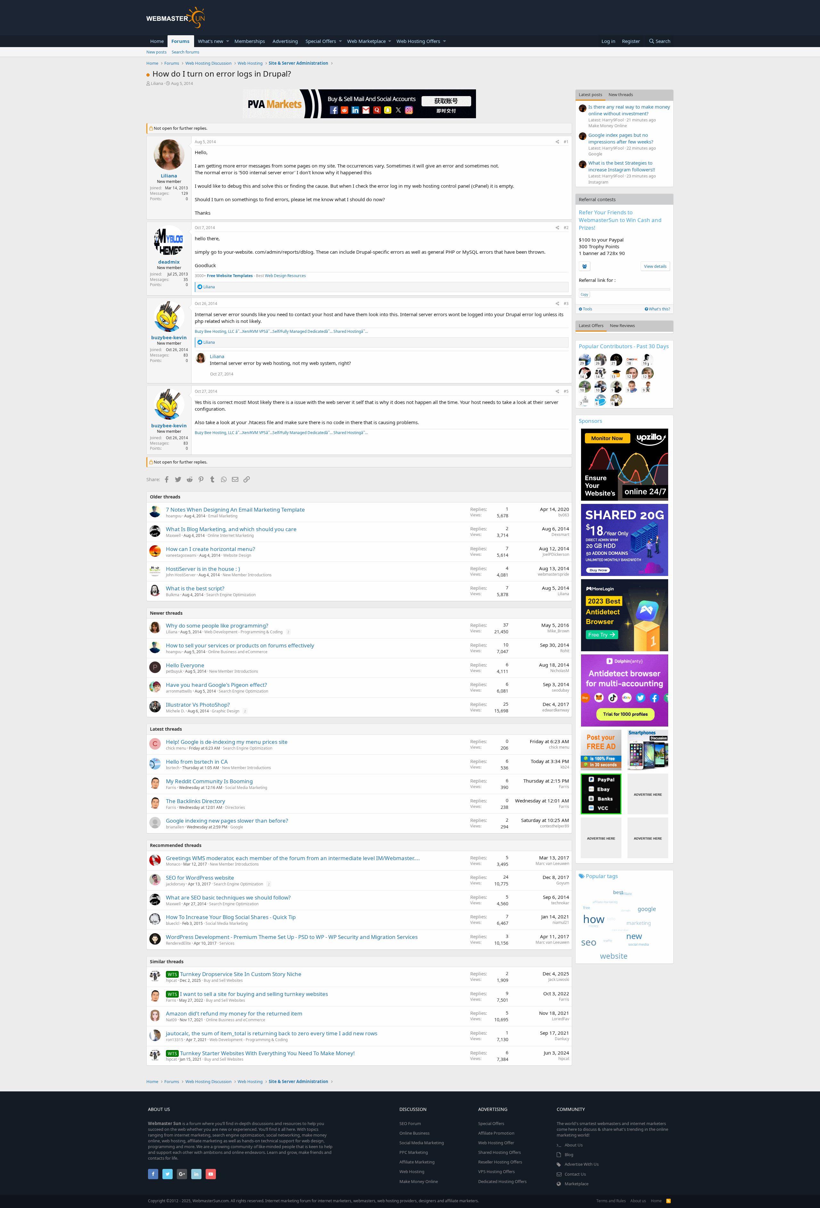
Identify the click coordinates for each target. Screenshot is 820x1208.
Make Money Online (607, 125)
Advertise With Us (582, 1164)
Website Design (237, 555)
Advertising (285, 41)
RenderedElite (178, 943)
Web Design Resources (285, 275)
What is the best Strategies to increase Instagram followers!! (621, 166)
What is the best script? (195, 588)
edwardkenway (555, 710)
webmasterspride (553, 574)
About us (638, 1201)
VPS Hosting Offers (496, 1171)
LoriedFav (560, 1019)
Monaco (173, 864)
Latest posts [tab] (590, 94)
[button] (228, 41)
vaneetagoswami (181, 555)
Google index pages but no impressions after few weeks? (620, 138)
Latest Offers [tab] (591, 325)
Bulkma (172, 594)
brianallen (175, 827)
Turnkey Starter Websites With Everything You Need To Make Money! (267, 1053)
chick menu (176, 748)
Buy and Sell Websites (223, 980)
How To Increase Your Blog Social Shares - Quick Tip (231, 917)
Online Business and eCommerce (237, 651)
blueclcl (172, 923)
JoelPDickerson (556, 554)
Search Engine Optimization (231, 594)
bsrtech (172, 767)
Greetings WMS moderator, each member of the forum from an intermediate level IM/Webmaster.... (293, 858)
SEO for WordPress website (200, 877)
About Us (574, 1145)
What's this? (659, 309)
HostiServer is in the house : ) (203, 568)
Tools (587, 309)
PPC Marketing (413, 1152)
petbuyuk (174, 671)
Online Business (414, 1133)
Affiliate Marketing (417, 1162)
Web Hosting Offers (418, 41)
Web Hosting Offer (496, 1143)
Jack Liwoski (558, 979)
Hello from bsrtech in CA (197, 761)
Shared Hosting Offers (499, 1152)
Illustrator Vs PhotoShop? (198, 704)
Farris (171, 787)
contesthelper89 (554, 826)
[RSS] (668, 1200)
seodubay (560, 690)
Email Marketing (222, 516)
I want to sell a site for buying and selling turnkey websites (254, 994)
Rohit (564, 650)
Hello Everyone (185, 665)
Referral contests (597, 199)
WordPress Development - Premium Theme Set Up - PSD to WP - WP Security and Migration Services (292, 937)
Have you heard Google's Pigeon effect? (216, 684)
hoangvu (173, 516)
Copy (584, 294)
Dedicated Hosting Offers (502, 1181)
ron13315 (174, 1039)
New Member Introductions (247, 575)
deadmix (169, 262)
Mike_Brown (558, 631)
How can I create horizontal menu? (210, 549)
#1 (566, 141)
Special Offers (321, 41)
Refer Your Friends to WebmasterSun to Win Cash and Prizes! (620, 220)
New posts (156, 52)
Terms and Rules (611, 1201)
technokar (560, 903)
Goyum (562, 883)
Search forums (185, 52)
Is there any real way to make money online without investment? (629, 110)
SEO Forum (410, 1123)
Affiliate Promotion (496, 1133)
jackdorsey (175, 884)
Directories (235, 807)
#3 (566, 303)
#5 (566, 391)
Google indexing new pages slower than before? (227, 820)
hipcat (563, 1058)
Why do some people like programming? (217, 625)
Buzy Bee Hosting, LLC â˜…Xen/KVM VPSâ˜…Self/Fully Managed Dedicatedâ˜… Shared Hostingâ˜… (281, 331)
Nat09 (171, 1020)
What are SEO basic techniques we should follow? (228, 897)
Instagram (598, 182)
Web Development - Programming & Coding (243, 632)
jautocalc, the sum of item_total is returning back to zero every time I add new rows (271, 1033)
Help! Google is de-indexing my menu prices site (227, 741)
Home (157, 41)
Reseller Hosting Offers (500, 1162)
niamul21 (561, 922)
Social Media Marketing (246, 787)
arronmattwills (179, 691)
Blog (569, 1154)
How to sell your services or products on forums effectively (240, 645)
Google (236, 827)
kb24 (565, 767)
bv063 (563, 515)
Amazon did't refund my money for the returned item (234, 1013)
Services (226, 943)
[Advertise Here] (647, 794)
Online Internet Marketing (231, 535)
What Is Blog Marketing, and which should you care (231, 529)
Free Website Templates (230, 275)
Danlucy (562, 1038)
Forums (180, 41)
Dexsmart (560, 534)
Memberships (249, 41)
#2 (566, 227)
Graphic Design (225, 711)
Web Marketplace (366, 41)
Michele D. (175, 711)
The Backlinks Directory (195, 801)
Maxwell (173, 535)
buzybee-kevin (169, 337)
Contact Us (575, 1174)
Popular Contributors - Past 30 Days (624, 346)
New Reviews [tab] (622, 325)
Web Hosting (411, 1171)
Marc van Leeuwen (552, 863)
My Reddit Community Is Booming (209, 781)
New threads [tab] (621, 94)
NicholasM (559, 670)
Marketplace (576, 1184)
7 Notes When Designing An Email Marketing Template (235, 509)
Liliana (157, 83)
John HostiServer (181, 575)
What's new (210, 41)
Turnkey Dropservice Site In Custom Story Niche (240, 974)
